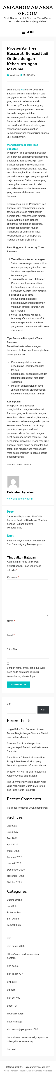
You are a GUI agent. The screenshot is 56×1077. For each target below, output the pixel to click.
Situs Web (12, 649)
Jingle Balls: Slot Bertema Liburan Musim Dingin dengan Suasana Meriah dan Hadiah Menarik (27, 733)
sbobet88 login (15, 1013)
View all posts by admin (20, 498)
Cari (9, 703)
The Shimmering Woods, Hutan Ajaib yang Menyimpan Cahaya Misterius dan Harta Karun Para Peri (26, 785)
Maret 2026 (13, 850)
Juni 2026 (12, 832)
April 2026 (12, 844)
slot (9, 938)
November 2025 (16, 875)
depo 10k (12, 1005)
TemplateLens (25, 1071)
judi (23, 89)
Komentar (13, 577)
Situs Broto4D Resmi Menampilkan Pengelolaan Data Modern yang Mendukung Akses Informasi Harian (26, 761)
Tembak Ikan (14, 925)
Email (11, 635)
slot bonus (13, 966)
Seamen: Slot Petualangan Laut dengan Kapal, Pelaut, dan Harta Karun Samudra (27, 747)
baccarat (11, 1049)
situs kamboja (14, 1021)
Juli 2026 (12, 825)
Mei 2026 (12, 838)
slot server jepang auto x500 (22, 1029)
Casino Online (14, 899)
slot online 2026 (16, 946)
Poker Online (23, 464)
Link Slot (11, 981)
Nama (11, 621)
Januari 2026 (14, 863)
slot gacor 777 (15, 973)
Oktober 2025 (14, 882)
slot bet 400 (13, 997)
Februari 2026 (14, 857)
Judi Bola (12, 906)
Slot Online (13, 918)
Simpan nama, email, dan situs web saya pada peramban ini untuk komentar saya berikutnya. (26, 672)
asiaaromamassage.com (28, 10)
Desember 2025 (16, 869)
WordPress (47, 1071)
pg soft (11, 989)
